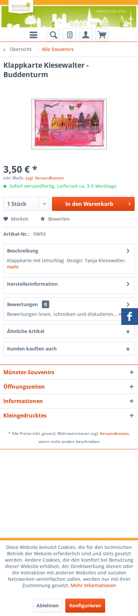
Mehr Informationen (93, 585)
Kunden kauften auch (32, 348)
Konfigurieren (85, 605)
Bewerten (58, 219)
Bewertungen (22, 304)
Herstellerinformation (32, 284)
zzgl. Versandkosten (44, 178)
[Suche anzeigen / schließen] (53, 35)
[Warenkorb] (102, 35)
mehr (13, 267)
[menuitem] (53, 35)
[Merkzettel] (69, 35)
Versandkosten (114, 433)
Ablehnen (48, 605)
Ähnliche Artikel (25, 331)
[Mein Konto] (85, 35)
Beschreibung (22, 250)
